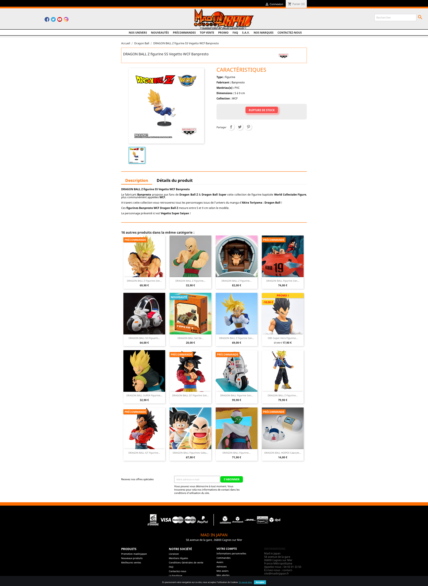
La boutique (175, 575)
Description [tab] (136, 180)
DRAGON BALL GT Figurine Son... (190, 395)
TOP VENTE (207, 32)
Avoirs (220, 562)
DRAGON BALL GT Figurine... (144, 452)
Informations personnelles (231, 553)
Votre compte (227, 549)
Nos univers (138, 32)
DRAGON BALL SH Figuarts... (144, 338)
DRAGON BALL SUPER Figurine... (144, 395)
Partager (231, 127)
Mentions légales (178, 558)
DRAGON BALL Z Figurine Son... (144, 280)
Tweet (239, 127)
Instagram (66, 20)
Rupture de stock (262, 110)
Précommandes (184, 32)
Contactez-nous (290, 32)
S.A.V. (246, 32)
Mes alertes (223, 575)
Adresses (222, 566)
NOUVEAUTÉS (160, 32)
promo (223, 32)
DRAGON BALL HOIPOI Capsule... (282, 452)
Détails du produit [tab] (175, 180)
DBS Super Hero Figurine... (283, 338)
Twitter (53, 20)
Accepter (260, 582)
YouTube (59, 20)
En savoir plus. (245, 582)
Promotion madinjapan (134, 553)
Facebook (46, 20)
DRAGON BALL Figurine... (237, 452)
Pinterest (248, 127)
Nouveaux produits (132, 558)
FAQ (235, 32)
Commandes (224, 557)
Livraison (174, 553)
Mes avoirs (223, 570)
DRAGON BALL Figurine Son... (282, 280)
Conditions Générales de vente (186, 562)
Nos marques (264, 32)
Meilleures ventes (131, 562)
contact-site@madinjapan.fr (278, 571)
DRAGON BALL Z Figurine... (190, 280)
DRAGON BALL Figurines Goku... (190, 452)
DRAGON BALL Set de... (190, 338)
